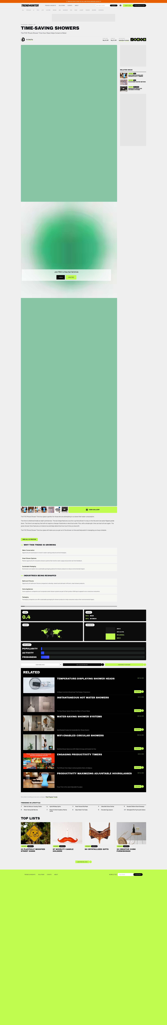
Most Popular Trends (51, 797)
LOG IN (61, 277)
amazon (127, 40)
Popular (28, 10)
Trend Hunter (24, 24)
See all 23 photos (29, 539)
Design (54, 10)
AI (33, 10)
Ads (60, 10)
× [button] (144, 1)
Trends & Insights (50, 5)
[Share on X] (141, 39)
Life (43, 10)
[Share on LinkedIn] (135, 39)
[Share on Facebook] (138, 39)
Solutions (62, 5)
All (23, 10)
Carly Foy (30, 39)
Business (65, 10)
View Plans (128, 5)
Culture (48, 10)
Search (114, 5)
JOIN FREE (71, 277)
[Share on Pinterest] (144, 39)
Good (76, 10)
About (77, 5)
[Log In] (120, 5)
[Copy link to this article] (132, 39)
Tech (38, 10)
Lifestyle (30, 24)
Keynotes (101, 10)
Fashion (88, 10)
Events (70, 5)
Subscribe (138, 874)
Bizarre (94, 10)
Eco (71, 10)
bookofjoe (121, 40)
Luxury (81, 10)
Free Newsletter (139, 5)
